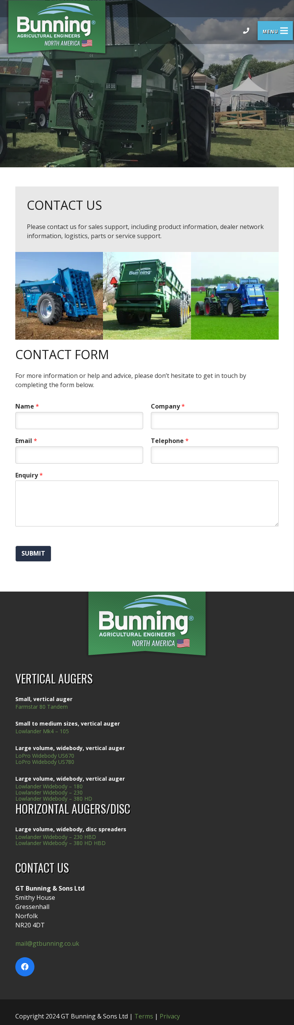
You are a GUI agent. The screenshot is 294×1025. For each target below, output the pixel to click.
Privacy (170, 1016)
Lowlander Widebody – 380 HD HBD (60, 843)
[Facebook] (24, 966)
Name (27, 406)
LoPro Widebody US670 (44, 755)
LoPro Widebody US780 (44, 761)
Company (168, 406)
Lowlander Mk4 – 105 (42, 731)
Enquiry (29, 475)
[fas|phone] (246, 30)
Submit (33, 553)
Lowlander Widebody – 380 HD (53, 798)
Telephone (170, 441)
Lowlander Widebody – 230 (49, 792)
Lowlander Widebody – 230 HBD (55, 836)
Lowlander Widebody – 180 (49, 786)
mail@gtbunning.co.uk (47, 943)
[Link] (57, 28)
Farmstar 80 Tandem (41, 706)
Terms (143, 1016)
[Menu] (275, 30)
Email (26, 441)
